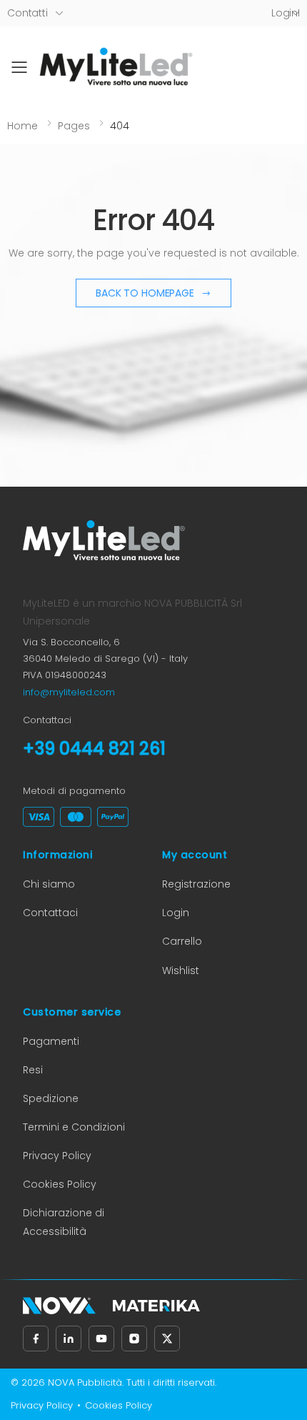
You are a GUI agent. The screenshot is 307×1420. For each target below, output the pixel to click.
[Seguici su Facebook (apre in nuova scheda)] (36, 1338)
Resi (33, 1070)
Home (22, 126)
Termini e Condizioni (74, 1127)
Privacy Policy (57, 1155)
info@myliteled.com (69, 692)
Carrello (182, 941)
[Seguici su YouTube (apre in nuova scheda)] (101, 1338)
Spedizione (51, 1098)
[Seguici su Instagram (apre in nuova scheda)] (134, 1338)
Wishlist (180, 970)
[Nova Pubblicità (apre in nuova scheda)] (59, 1305)
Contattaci (50, 912)
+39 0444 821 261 (94, 748)
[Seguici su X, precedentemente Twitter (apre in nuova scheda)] (167, 1338)
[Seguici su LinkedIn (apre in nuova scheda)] (68, 1338)
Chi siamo (49, 884)
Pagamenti (51, 1041)
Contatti (27, 13)
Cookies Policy (59, 1184)
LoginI (285, 13)
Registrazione (196, 884)
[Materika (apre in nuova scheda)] (156, 1305)
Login (175, 912)
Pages (74, 126)
